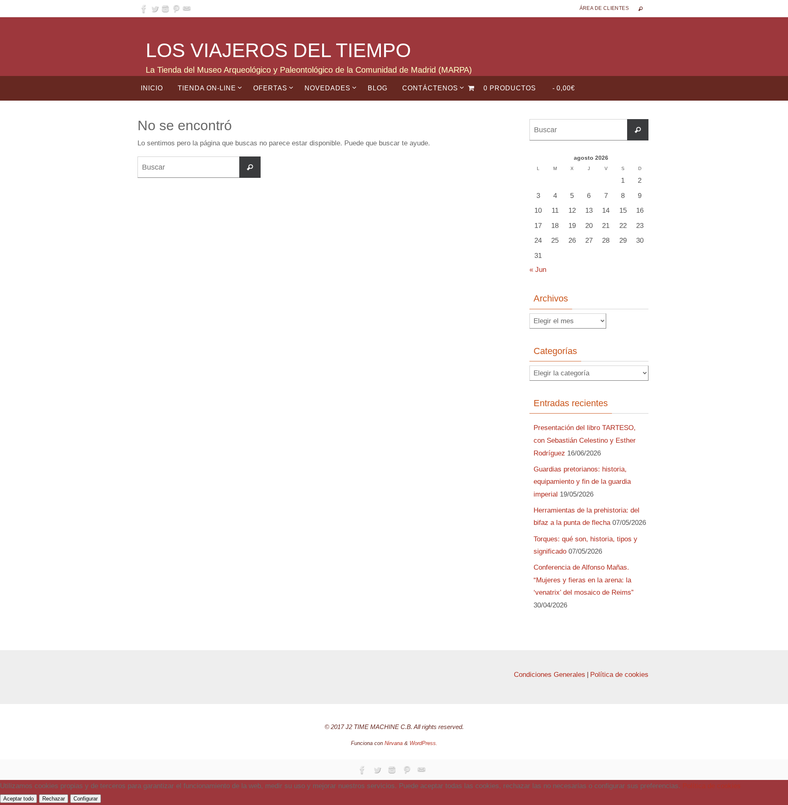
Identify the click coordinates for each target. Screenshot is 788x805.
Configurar (85, 799)
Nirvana (394, 743)
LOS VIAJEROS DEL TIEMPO (278, 50)
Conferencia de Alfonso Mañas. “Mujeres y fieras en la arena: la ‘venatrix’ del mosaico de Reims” (584, 580)
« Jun (537, 270)
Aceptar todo (18, 799)
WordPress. (424, 743)
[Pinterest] (176, 8)
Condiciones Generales (549, 674)
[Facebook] (144, 8)
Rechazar (53, 799)
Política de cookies (619, 674)
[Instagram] (165, 8)
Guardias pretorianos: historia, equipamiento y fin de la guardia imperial (582, 481)
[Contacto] (186, 8)
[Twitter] (154, 8)
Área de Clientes (604, 8)
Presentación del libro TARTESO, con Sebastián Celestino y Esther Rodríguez (585, 440)
